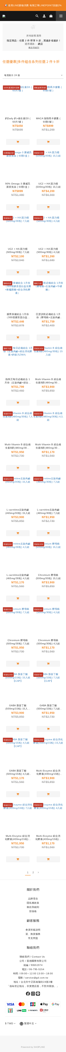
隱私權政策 (33, 902)
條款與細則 (33, 907)
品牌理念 (33, 898)
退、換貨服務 (33, 934)
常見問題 (33, 938)
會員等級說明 (33, 929)
